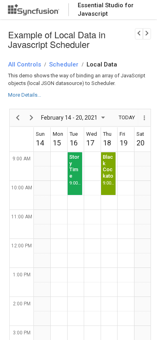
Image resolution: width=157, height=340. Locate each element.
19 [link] (124, 143)
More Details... (24, 95)
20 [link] (140, 143)
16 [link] (74, 143)
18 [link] (107, 143)
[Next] (31, 117)
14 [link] (40, 143)
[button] (144, 117)
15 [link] (57, 143)
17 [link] (90, 143)
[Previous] (17, 117)
